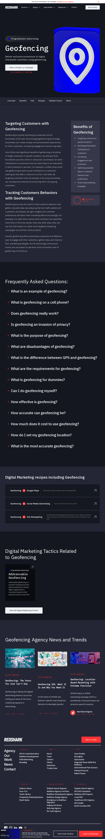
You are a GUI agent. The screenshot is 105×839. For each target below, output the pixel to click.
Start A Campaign (90, 834)
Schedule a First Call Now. (65, 1)
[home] (11, 7)
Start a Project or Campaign (21, 68)
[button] (25, 7)
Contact (74, 7)
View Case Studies (66, 834)
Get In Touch (92, 7)
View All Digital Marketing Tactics (24, 610)
